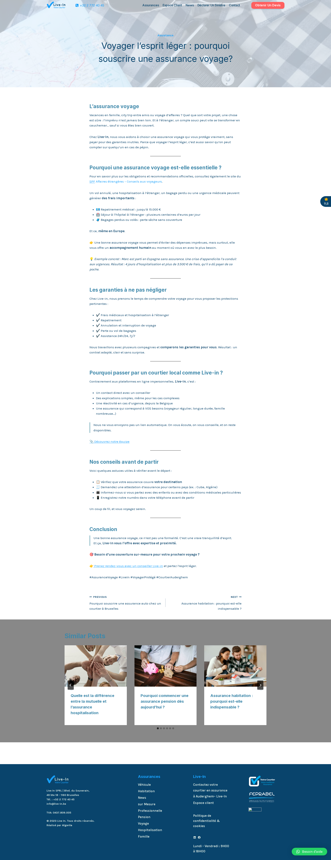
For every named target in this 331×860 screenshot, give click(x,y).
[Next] (260, 685)
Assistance (165, 35)
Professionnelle (150, 811)
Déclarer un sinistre (211, 5)
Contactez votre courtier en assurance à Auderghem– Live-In (210, 790)
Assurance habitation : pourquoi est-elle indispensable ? (211, 603)
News (190, 5)
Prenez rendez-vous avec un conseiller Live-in (128, 566)
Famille (143, 836)
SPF (92, 181)
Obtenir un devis (268, 5)
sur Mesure (146, 804)
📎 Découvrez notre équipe (109, 441)
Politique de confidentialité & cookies (206, 821)
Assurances (150, 5)
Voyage (143, 823)
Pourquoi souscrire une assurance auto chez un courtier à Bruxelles (125, 603)
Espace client (172, 5)
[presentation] (96, 666)
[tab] (158, 728)
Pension (144, 817)
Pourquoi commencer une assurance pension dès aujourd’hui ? (164, 701)
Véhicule (144, 785)
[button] (309, 851)
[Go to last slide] (71, 685)
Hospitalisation (150, 830)
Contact (234, 5)
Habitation (146, 791)
